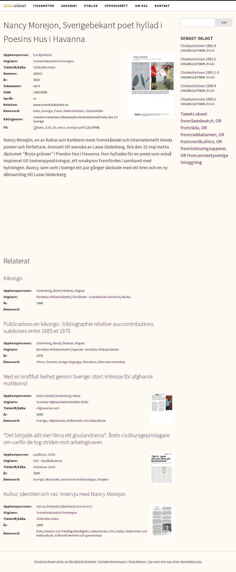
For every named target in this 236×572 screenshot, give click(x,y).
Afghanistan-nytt (47, 408)
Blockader (52, 479)
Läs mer (154, 561)
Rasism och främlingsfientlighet (66, 531)
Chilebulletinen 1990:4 (198, 85)
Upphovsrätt (116, 6)
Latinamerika (99, 531)
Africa (40, 362)
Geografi (69, 6)
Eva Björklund (42, 55)
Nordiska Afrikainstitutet (53, 297)
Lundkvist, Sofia (44, 454)
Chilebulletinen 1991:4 (198, 45)
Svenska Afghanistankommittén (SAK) (62, 402)
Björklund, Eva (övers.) (77, 506)
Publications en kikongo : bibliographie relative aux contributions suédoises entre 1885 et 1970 (78, 327)
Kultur (120, 531)
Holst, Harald (45, 396)
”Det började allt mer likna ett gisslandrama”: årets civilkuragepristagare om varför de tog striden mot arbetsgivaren (86, 438)
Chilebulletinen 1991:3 (198, 59)
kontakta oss (191, 561)
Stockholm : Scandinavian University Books (101, 297)
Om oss (141, 6)
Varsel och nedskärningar (78, 479)
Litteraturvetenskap (111, 362)
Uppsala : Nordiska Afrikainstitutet (95, 349)
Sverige (47, 111)
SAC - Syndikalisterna (47, 461)
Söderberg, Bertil (48, 291)
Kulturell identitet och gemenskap (78, 535)
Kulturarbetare (74, 111)
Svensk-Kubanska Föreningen (53, 61)
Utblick (91, 6)
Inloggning (191, 162)
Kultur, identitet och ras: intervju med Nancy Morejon (64, 494)
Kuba (36, 111)
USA (112, 531)
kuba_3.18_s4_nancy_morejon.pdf (60, 127)
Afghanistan (57, 421)
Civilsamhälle (94, 111)
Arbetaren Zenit (44, 467)
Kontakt (162, 6)
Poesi (58, 111)
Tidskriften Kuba (44, 67)
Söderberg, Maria (68, 396)
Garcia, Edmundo (48, 506)
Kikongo (12, 278)
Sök (224, 22)
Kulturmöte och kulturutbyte (86, 421)
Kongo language (70, 362)
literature (89, 362)
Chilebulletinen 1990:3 (198, 99)
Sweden (51, 362)
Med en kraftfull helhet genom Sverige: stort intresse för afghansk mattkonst (78, 380)
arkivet (14, 5)
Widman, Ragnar (74, 291)
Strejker (103, 479)
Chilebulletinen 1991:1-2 (199, 72)
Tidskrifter (43, 6)
